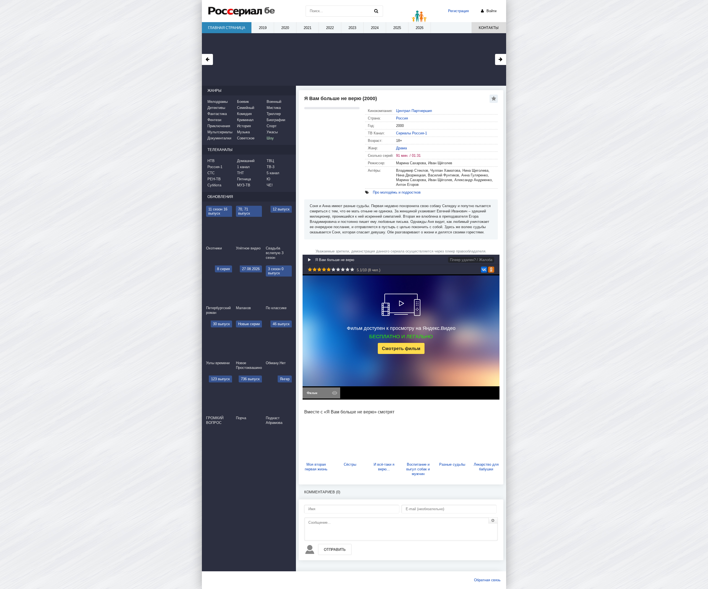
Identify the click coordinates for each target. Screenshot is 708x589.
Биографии (276, 120)
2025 (397, 28)
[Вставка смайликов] (493, 520)
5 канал (273, 173)
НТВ (211, 161)
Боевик (243, 102)
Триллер (274, 114)
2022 (330, 28)
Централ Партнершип (414, 111)
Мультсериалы (219, 132)
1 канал (243, 167)
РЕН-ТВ (214, 179)
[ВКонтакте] (484, 270)
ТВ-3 (270, 167)
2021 (307, 28)
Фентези (214, 120)
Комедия (244, 114)
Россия (402, 118)
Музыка (243, 132)
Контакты (489, 28)
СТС (211, 173)
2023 (352, 28)
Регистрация (458, 11)
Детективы (216, 108)
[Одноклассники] (491, 270)
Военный (274, 102)
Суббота (214, 185)
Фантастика (217, 114)
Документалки (219, 138)
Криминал (245, 120)
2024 (375, 28)
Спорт (272, 126)
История (244, 126)
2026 (419, 28)
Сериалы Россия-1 (411, 133)
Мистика (274, 108)
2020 (285, 28)
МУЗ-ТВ (243, 185)
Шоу (270, 138)
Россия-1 (214, 167)
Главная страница (226, 28)
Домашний (245, 161)
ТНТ (240, 173)
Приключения (218, 126)
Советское (245, 138)
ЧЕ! (270, 185)
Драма (401, 148)
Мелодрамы (217, 102)
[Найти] (376, 11)
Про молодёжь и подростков (397, 192)
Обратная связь (487, 580)
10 (352, 269)
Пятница (244, 179)
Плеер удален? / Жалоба (471, 260)
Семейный (245, 108)
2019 (263, 28)
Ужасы (272, 132)
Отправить (335, 550)
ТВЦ (270, 161)
